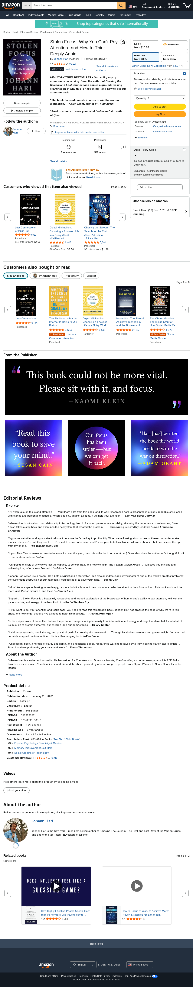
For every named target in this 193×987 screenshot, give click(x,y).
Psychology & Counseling (53, 32)
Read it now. (93, 177)
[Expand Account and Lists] (164, 7)
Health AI (18, 14)
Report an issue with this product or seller (79, 132)
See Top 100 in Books (67, 739)
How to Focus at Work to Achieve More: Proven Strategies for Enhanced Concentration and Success (145, 913)
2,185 (135, 329)
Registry (99, 14)
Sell (88, 14)
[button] (5, 15)
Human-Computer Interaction (62, 336)
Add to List (145, 187)
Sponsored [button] (8, 861)
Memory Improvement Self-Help (33, 747)
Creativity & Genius (79, 32)
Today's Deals (36, 14)
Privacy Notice (68, 976)
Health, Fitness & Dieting (25, 32)
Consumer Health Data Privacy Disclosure (100, 976)
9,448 (102, 329)
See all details (58, 161)
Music (111, 14)
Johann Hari (61, 58)
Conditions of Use (49, 976)
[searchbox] (74, 5)
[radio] (145, 45)
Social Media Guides (162, 336)
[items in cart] (186, 5)
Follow (36, 131)
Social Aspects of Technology (31, 752)
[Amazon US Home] (46, 966)
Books (6, 32)
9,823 (34, 322)
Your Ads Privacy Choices (138, 976)
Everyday (140, 14)
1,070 (169, 329)
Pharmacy (125, 14)
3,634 (68, 329)
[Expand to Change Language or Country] (138, 7)
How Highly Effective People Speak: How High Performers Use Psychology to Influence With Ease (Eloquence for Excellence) (65, 913)
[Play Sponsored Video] (56, 886)
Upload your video (16, 790)
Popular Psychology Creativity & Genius (37, 743)
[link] (30, 227)
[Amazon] (11, 5)
